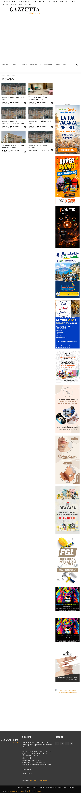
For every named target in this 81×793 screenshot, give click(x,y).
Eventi (58, 65)
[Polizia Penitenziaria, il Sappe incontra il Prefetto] (13, 137)
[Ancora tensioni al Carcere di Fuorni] (40, 113)
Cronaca (15, 65)
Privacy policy (26, 769)
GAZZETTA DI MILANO (10, 1)
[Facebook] (57, 743)
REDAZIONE (4, 4)
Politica (24, 65)
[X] (67, 743)
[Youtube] (71, 743)
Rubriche (5, 70)
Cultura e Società (46, 65)
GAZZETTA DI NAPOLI (24, 1)
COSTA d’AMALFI (52, 1)
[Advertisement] (29, 22)
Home (3, 75)
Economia (33, 65)
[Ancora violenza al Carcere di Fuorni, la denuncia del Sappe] (13, 113)
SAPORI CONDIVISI (70, 1)
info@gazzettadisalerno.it (38, 780)
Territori (5, 65)
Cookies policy (27, 773)
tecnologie (29, 791)
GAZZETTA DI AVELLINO (38, 1)
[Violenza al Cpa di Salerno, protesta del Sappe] (40, 89)
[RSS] (62, 743)
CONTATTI (13, 4)
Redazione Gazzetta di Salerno (11, 102)
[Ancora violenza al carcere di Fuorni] (13, 89)
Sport (65, 65)
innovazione (11, 791)
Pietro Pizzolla (33, 150)
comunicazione (20, 791)
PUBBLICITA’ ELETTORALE (25, 4)
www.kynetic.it (37, 791)
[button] (77, 65)
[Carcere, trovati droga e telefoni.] (40, 137)
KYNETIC (61, 1)
